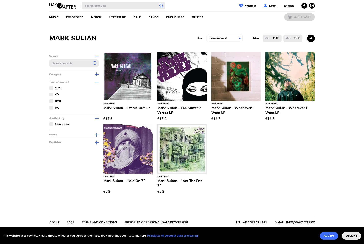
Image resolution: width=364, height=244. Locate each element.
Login (272, 6)
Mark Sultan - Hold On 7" (124, 181)
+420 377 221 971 (254, 222)
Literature (117, 17)
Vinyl (58, 88)
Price (256, 38)
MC (57, 107)
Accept (329, 236)
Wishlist (250, 6)
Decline (351, 236)
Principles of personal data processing (172, 236)
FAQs (70, 222)
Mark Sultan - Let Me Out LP (126, 108)
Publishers (175, 17)
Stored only (62, 124)
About (54, 222)
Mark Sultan (109, 103)
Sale (137, 17)
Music (53, 17)
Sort (200, 38)
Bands (153, 17)
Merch (96, 17)
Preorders (74, 17)
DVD (58, 101)
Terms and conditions (99, 222)
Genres (197, 17)
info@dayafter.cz (300, 222)
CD (57, 94)
